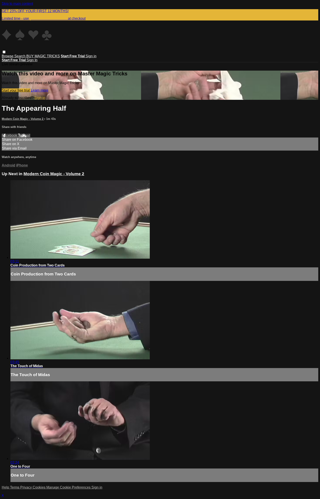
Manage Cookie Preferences (68, 487)
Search (20, 56)
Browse (8, 56)
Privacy (26, 487)
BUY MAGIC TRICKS (43, 56)
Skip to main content (17, 3)
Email (25, 135)
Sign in (91, 56)
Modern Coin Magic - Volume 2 (23, 119)
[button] (4, 52)
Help (6, 487)
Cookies (39, 487)
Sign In (32, 60)
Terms (15, 487)
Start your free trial (16, 90)
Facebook (10, 135)
